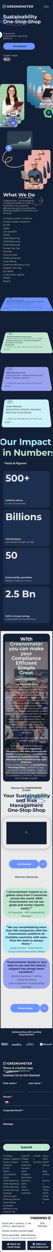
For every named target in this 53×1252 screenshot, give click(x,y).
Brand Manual (46, 1165)
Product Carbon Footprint (16, 221)
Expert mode (7, 55)
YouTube (37, 1162)
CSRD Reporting (11, 238)
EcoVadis (7, 251)
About (45, 1156)
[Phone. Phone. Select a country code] (7, 1102)
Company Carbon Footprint (17, 218)
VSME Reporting (11, 241)
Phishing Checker (12, 258)
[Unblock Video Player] (26, 833)
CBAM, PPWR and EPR (18, 303)
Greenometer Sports (13, 274)
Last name (35, 1083)
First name (10, 1083)
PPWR (6, 1177)
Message (8, 1124)
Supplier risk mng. (12, 268)
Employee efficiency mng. (16, 264)
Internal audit (13, 375)
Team (45, 1159)
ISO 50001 (8, 271)
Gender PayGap (14, 342)
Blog (45, 1171)
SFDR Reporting (11, 245)
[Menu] (46, 6)
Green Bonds (9, 261)
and (27, 697)
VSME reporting (14, 340)
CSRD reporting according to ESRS (24, 338)
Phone (7, 1097)
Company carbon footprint (20, 301)
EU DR (6, 225)
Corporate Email (13, 1110)
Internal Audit (10, 255)
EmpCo (7, 281)
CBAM (6, 228)
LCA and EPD (10, 231)
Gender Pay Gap (11, 248)
